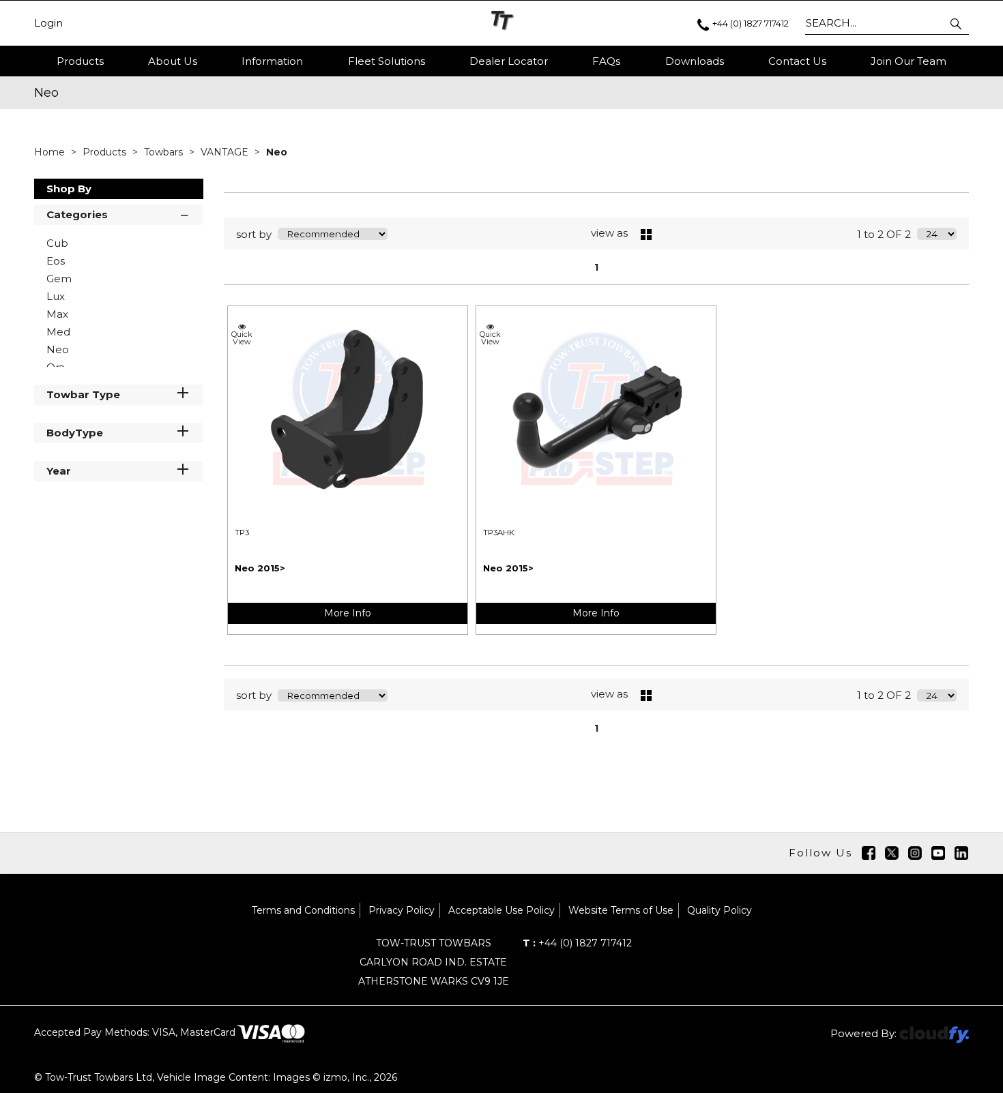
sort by (254, 234)
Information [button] (272, 61)
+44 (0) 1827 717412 (577, 943)
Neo (276, 152)
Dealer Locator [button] (508, 61)
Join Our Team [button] (908, 61)
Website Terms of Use (620, 910)
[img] (868, 853)
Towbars (165, 152)
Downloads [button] (694, 61)
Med (58, 331)
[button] (957, 23)
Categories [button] (77, 214)
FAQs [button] (606, 61)
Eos (55, 260)
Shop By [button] (68, 188)
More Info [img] (347, 613)
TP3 (242, 532)
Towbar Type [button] (83, 394)
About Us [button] (172, 61)
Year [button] (58, 470)
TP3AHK (498, 532)
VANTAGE (226, 152)
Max (57, 314)
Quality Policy (719, 910)
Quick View (241, 337)
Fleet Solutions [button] (386, 61)
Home (51, 152)
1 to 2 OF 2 (884, 234)
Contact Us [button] (797, 61)
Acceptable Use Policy (501, 910)
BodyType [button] (74, 432)
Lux (55, 296)
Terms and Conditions (303, 910)
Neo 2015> (260, 568)
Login (48, 23)
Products (80, 61)
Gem (59, 278)
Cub (57, 243)
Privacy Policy (401, 910)
